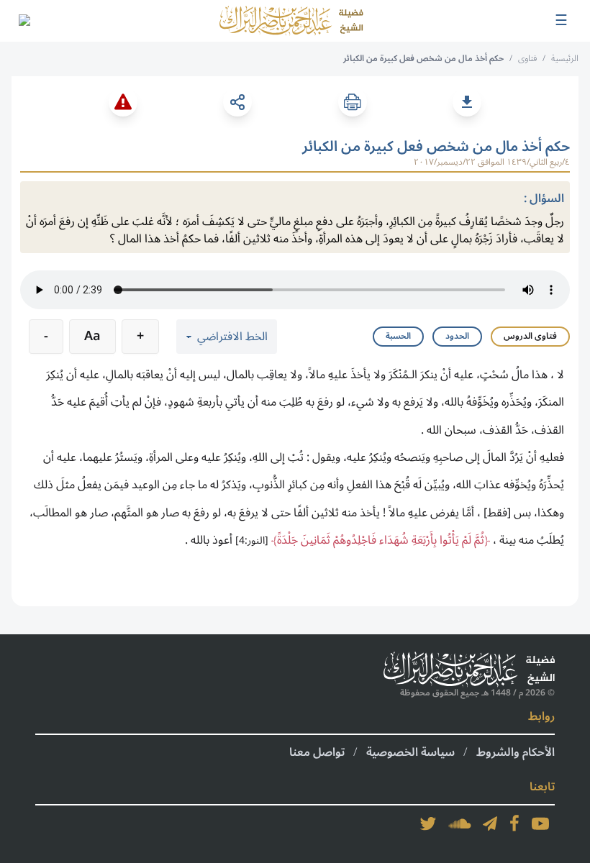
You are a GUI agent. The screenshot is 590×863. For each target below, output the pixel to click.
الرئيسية (564, 59)
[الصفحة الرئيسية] (291, 21)
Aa (92, 336)
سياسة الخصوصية (410, 752)
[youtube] (540, 823)
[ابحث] (24, 21)
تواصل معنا (317, 752)
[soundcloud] (459, 823)
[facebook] (514, 823)
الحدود (457, 336)
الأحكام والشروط (515, 752)
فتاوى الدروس (530, 336)
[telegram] (490, 823)
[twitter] (428, 823)
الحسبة (398, 336)
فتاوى (527, 59)
